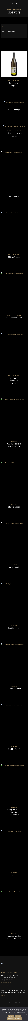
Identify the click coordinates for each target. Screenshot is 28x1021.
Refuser (18, 1016)
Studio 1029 (14, 1005)
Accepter (11, 1016)
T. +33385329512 (6, 983)
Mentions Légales (14, 1002)
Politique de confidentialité (14, 1018)
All (3, 26)
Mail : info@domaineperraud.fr (9, 985)
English (3, 995)
